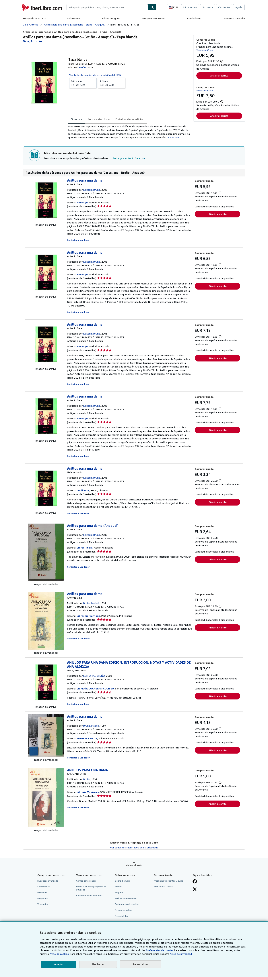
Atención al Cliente (163, 886)
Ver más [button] (175, 137)
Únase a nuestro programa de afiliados (91, 888)
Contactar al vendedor (78, 240)
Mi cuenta (42, 892)
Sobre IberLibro (123, 880)
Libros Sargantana (88, 615)
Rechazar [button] (98, 964)
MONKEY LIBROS (87, 738)
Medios (119, 886)
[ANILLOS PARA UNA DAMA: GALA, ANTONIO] (46, 826)
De (78, 83)
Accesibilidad (121, 916)
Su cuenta (207, 7)
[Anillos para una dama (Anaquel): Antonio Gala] (46, 580)
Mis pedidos (43, 898)
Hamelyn (82, 202)
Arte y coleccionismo (153, 18)
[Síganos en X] (195, 889)
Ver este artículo (204, 50)
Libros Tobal (85, 547)
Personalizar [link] (140, 964)
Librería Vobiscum (88, 791)
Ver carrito (42, 904)
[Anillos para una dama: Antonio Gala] (46, 221)
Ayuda (238, 7)
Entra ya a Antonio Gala (126, 158)
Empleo (119, 892)
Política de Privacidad (126, 898)
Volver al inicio (134, 864)
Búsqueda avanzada (34, 18)
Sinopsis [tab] (76, 119)
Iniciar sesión (190, 7)
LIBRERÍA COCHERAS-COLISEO (95, 688)
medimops (83, 490)
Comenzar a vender (234, 18)
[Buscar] (152, 7)
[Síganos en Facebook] (195, 881)
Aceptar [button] (58, 964)
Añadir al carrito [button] (219, 75)
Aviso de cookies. (59, 953)
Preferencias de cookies (159, 950)
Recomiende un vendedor (89, 895)
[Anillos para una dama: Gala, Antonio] (46, 509)
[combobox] (107, 7)
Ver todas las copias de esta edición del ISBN (95, 74)
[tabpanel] (129, 132)
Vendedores (194, 18)
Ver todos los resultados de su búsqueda (134, 847)
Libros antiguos (111, 18)
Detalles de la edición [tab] (129, 119)
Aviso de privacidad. (181, 953)
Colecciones (74, 18)
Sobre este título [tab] (99, 119)
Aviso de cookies (123, 910)
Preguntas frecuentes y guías (168, 880)
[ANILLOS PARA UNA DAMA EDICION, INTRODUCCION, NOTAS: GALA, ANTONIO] (46, 703)
